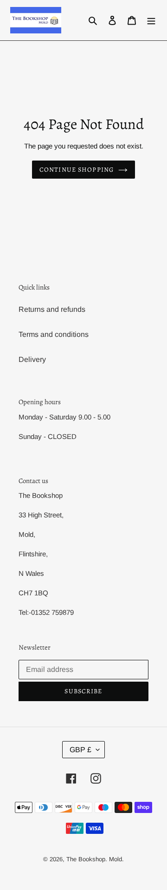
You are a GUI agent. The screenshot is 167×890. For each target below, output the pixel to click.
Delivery (32, 359)
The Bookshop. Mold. (95, 859)
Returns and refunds (52, 309)
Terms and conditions (54, 334)
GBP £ (80, 750)
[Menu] (151, 20)
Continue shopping (76, 169)
